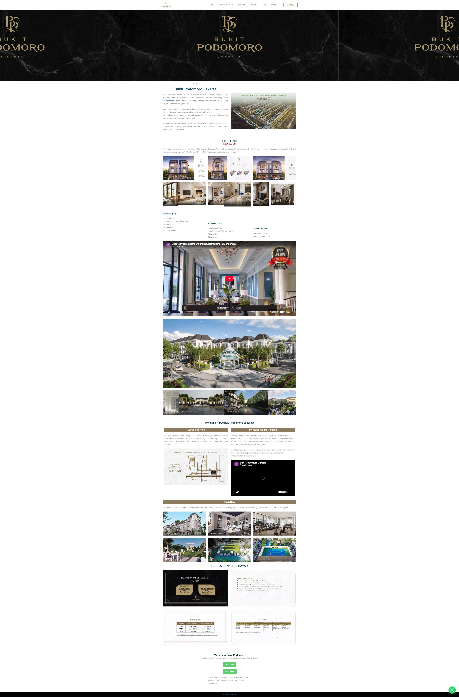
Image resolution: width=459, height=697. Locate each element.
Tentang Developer (226, 5)
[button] (165, 194)
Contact (274, 5)
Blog (264, 5)
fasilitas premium (193, 126)
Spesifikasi (254, 5)
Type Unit (241, 5)
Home (212, 5)
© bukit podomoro (229, 694)
